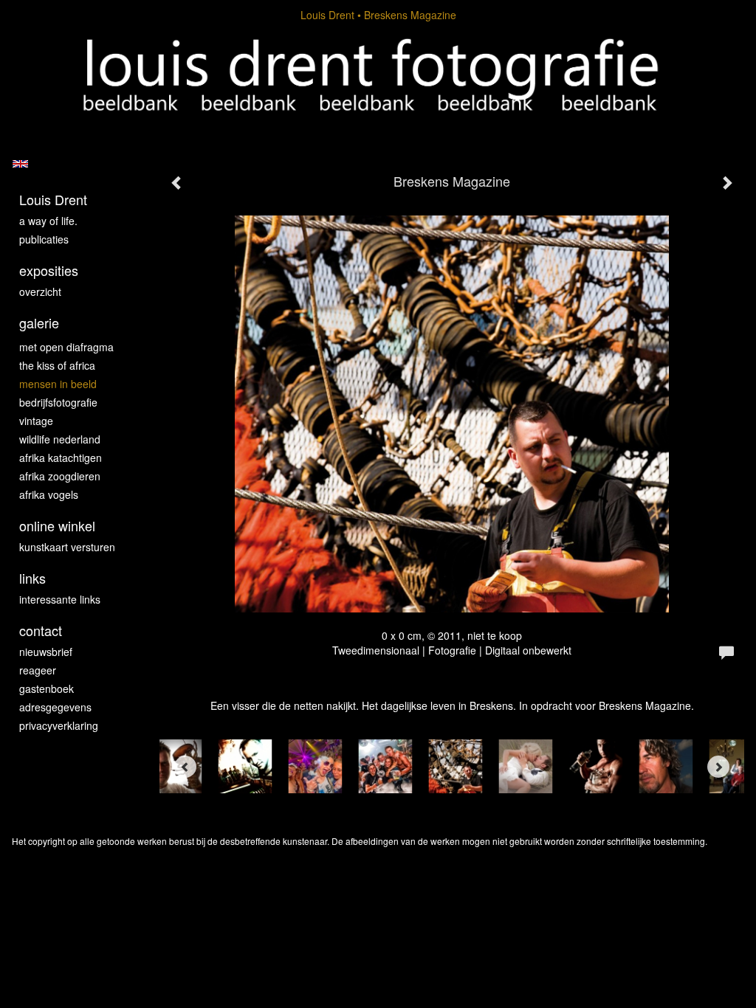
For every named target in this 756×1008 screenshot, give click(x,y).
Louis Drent (327, 14)
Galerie (39, 323)
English (20, 163)
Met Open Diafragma (66, 346)
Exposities (48, 270)
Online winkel (57, 526)
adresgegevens (55, 707)
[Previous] (185, 767)
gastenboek (46, 688)
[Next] (718, 767)
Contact (40, 630)
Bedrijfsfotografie (58, 402)
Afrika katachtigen (60, 457)
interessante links (59, 599)
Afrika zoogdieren (59, 476)
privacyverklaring (58, 725)
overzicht (40, 291)
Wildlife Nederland (59, 439)
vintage (36, 420)
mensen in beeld (58, 383)
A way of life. (48, 220)
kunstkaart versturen (67, 546)
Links (32, 578)
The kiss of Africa (57, 365)
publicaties (44, 239)
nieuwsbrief (45, 651)
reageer (37, 670)
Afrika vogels (48, 494)
